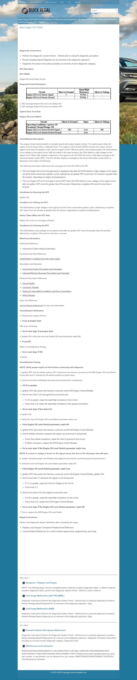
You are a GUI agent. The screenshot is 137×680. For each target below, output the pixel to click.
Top (69, 2)
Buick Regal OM (35, 2)
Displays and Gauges (87, 19)
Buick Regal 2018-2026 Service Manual (35, 19)
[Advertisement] (68, 39)
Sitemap (77, 2)
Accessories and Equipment (65, 19)
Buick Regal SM (50, 2)
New (62, 2)
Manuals (23, 2)
